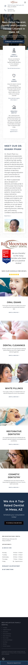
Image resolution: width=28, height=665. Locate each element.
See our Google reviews (14, 271)
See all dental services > (14, 68)
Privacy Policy (13, 652)
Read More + (7, 215)
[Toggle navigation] (25, 2)
